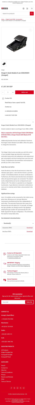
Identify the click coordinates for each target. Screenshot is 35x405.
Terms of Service (6, 381)
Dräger (3, 70)
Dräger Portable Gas (7, 352)
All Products (4, 350)
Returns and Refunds (7, 377)
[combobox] (17, 13)
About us (3, 370)
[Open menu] (32, 8)
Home (2, 19)
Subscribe (29, 302)
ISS (26, 394)
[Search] (32, 13)
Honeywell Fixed (6, 357)
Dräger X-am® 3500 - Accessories (14, 19)
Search (3, 365)
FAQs (2, 379)
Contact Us (4, 368)
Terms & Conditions (6, 372)
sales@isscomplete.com (15, 258)
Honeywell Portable (6, 354)
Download (29, 228)
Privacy (3, 374)
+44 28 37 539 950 (11, 115)
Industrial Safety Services (18, 394)
